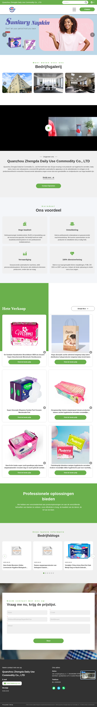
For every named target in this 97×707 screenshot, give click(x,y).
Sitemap (11, 704)
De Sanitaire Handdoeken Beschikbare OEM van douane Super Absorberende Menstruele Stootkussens (24, 356)
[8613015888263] (54, 688)
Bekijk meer (47, 177)
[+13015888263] (58, 688)
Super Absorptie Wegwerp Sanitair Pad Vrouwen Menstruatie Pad (24, 411)
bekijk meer (82, 309)
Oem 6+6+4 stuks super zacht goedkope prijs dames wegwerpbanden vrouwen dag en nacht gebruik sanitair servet (24, 467)
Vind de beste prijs (24, 362)
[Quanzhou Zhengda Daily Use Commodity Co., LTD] (12, 9)
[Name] (86, 2)
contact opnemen (48, 186)
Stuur (48, 641)
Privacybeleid (5, 704)
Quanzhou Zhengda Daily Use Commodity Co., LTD (48, 161)
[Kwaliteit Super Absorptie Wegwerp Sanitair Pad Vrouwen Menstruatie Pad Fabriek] (24, 389)
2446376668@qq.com (13, 683)
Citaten (87, 9)
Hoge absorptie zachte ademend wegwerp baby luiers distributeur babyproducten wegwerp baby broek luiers (70, 356)
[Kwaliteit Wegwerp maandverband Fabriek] (48, 54)
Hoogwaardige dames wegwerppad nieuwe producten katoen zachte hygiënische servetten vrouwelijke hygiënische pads (70, 411)
